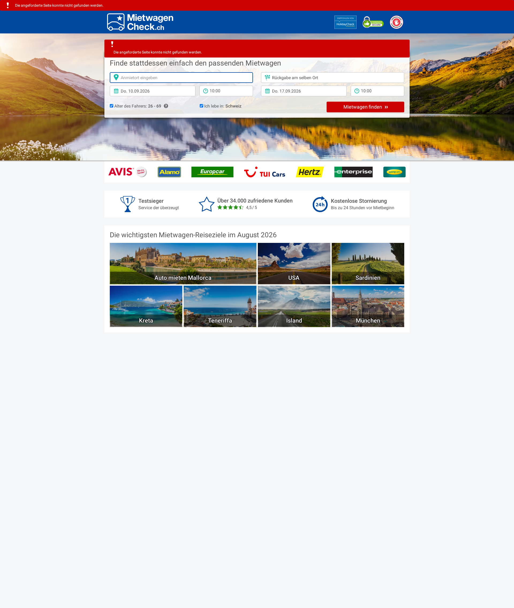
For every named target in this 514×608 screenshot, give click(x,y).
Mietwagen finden (363, 107)
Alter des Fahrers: (137, 106)
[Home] (140, 22)
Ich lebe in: (222, 106)
